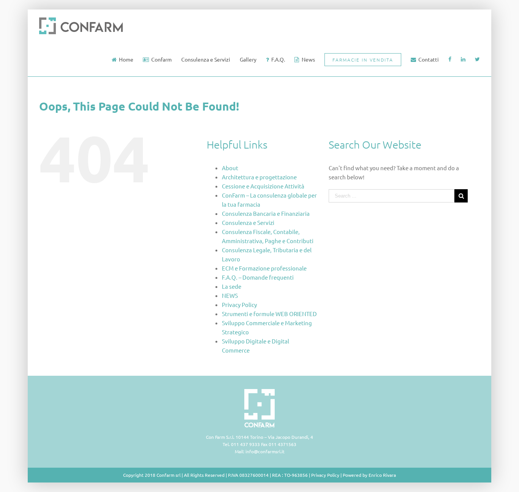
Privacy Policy (239, 304)
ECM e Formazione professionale (264, 268)
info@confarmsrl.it (265, 451)
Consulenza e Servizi (248, 222)
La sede (231, 286)
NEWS (230, 295)
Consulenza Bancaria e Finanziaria (266, 213)
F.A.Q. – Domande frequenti (258, 277)
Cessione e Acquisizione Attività (263, 186)
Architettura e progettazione (259, 176)
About (230, 167)
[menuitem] (127, 59)
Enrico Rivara (382, 475)
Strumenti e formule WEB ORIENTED (269, 313)
